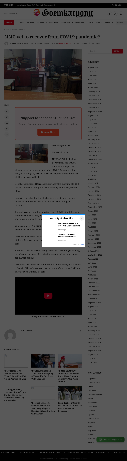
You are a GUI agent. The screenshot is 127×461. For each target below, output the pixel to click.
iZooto (82, 244)
